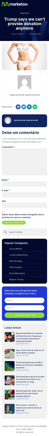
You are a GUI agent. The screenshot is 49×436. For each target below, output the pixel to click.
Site (4, 201)
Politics (24, 13)
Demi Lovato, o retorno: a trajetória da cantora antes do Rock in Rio (29, 407)
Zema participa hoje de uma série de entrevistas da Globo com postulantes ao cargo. (30, 379)
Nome (5, 180)
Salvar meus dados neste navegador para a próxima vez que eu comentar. (23, 215)
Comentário (8, 147)
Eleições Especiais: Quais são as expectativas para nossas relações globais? (29, 393)
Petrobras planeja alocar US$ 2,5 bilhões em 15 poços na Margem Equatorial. (29, 365)
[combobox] (24, 232)
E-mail (5, 190)
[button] (47, 4)
